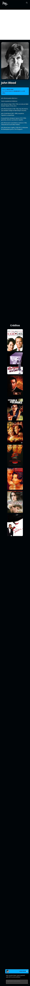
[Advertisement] (15, 25)
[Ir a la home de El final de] (4, 3)
